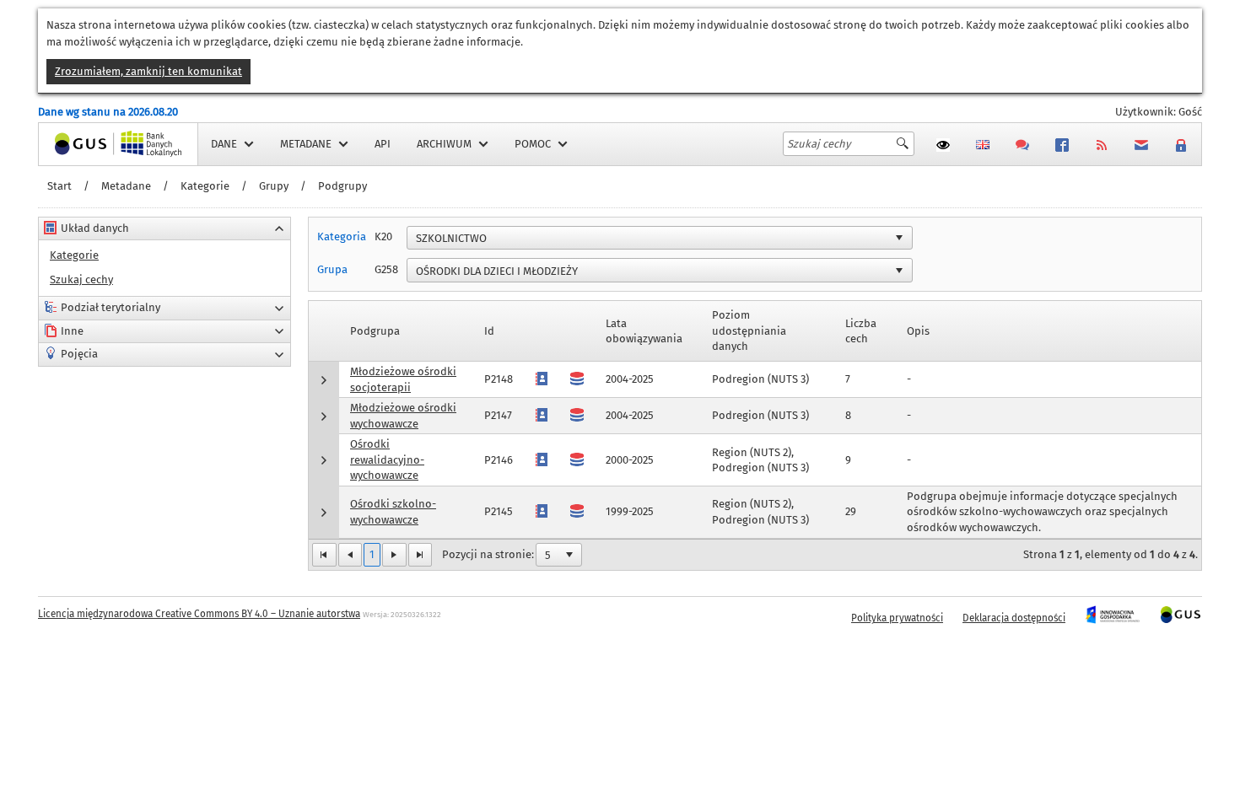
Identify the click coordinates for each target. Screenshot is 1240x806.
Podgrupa (375, 331)
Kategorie (205, 186)
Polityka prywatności (897, 618)
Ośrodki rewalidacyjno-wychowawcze (387, 459)
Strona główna (75, 143)
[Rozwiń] (324, 380)
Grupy (273, 186)
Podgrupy (342, 186)
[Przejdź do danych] (577, 511)
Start (59, 186)
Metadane (126, 186)
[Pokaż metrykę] (541, 511)
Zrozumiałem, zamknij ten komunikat (148, 71)
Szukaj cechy (81, 279)
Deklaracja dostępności (1013, 618)
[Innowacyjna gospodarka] (1112, 618)
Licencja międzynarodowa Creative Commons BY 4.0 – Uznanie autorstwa (199, 614)
